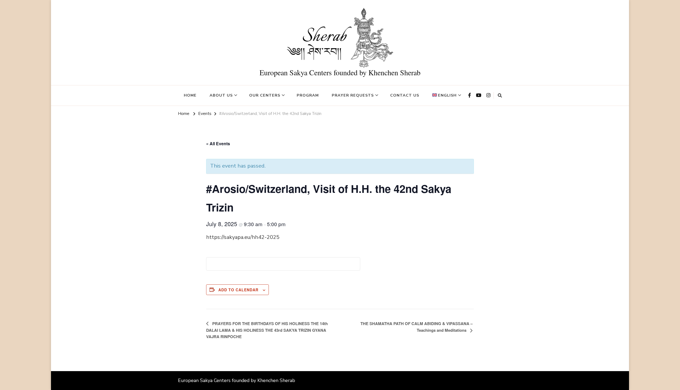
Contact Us (404, 95)
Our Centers (264, 95)
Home (190, 95)
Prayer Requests (353, 95)
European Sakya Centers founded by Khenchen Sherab (340, 72)
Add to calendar (238, 289)
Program (308, 95)
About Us (221, 95)
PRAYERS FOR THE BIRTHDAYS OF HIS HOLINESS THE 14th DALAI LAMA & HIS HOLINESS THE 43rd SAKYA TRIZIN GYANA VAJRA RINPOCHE (267, 330)
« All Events (218, 143)
